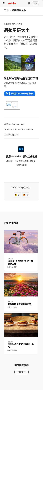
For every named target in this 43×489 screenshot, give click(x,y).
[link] (6, 11)
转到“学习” (21, 372)
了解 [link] (6, 10)
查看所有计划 (21, 165)
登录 (35, 3)
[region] (21, 250)
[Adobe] (12, 3)
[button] (29, 3)
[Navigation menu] (3, 3)
